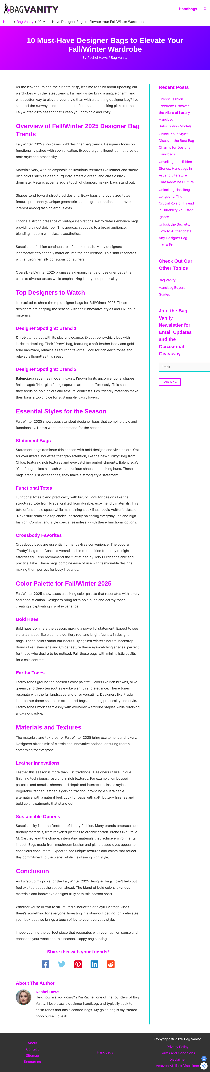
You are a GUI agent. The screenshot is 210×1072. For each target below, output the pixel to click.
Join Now (169, 382)
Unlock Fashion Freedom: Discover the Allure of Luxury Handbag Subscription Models (175, 112)
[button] (205, 9)
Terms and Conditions (177, 1053)
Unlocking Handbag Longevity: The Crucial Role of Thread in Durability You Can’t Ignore (176, 203)
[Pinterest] (78, 964)
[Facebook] (45, 964)
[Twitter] (62, 964)
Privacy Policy (177, 1047)
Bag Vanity (119, 58)
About (32, 1043)
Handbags (188, 9)
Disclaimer (177, 1059)
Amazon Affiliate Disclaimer (177, 1066)
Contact (32, 1049)
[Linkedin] (94, 964)
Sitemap (32, 1056)
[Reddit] (111, 964)
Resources (32, 1062)
